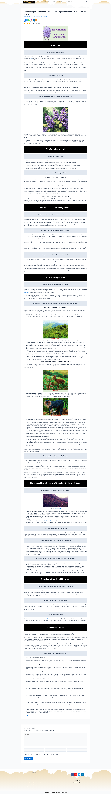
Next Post (87, 721)
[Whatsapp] (29, 20)
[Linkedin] (34, 20)
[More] (36, 20)
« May (27, 788)
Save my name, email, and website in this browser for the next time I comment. (42, 754)
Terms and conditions (77, 782)
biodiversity (74, 92)
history (27, 79)
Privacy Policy (77, 778)
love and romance (58, 224)
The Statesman (57, 508)
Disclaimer (77, 780)
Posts (54, 1)
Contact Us (69, 1)
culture (47, 618)
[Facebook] (25, 20)
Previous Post (24, 721)
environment (26, 292)
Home (39, 1)
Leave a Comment (28, 16)
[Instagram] (31, 20)
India (31, 58)
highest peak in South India (45, 520)
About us (61, 1)
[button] (46, 2)
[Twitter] (27, 20)
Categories (46, 1)
